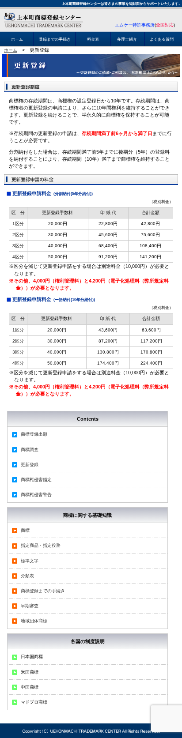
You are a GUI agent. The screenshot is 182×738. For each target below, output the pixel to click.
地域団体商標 (34, 620)
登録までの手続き (55, 39)
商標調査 (29, 449)
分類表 (27, 575)
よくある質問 (162, 39)
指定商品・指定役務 (41, 545)
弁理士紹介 (127, 39)
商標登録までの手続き (43, 590)
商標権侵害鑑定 (36, 479)
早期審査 (29, 605)
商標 (25, 530)
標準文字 (29, 560)
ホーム (17, 39)
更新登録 (29, 464)
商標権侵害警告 (36, 494)
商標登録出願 (34, 434)
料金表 (93, 39)
